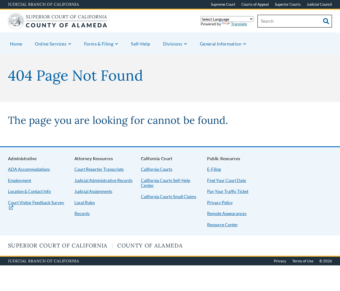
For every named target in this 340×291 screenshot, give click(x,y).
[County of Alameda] (57, 26)
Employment (19, 180)
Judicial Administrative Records (103, 180)
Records (82, 213)
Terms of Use (302, 261)
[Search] (326, 21)
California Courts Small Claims (168, 196)
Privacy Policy (220, 202)
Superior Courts (288, 4)
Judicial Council (319, 4)
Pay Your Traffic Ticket (227, 191)
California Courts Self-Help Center (165, 183)
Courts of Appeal (255, 4)
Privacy (280, 261)
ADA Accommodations (29, 169)
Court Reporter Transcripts (99, 169)
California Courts (156, 169)
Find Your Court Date (226, 180)
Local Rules (84, 202)
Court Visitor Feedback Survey (36, 202)
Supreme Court (223, 4)
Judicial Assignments (93, 191)
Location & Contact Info (29, 191)
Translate (239, 23)
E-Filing (214, 169)
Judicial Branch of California (43, 4)
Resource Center (222, 224)
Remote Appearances (226, 213)
